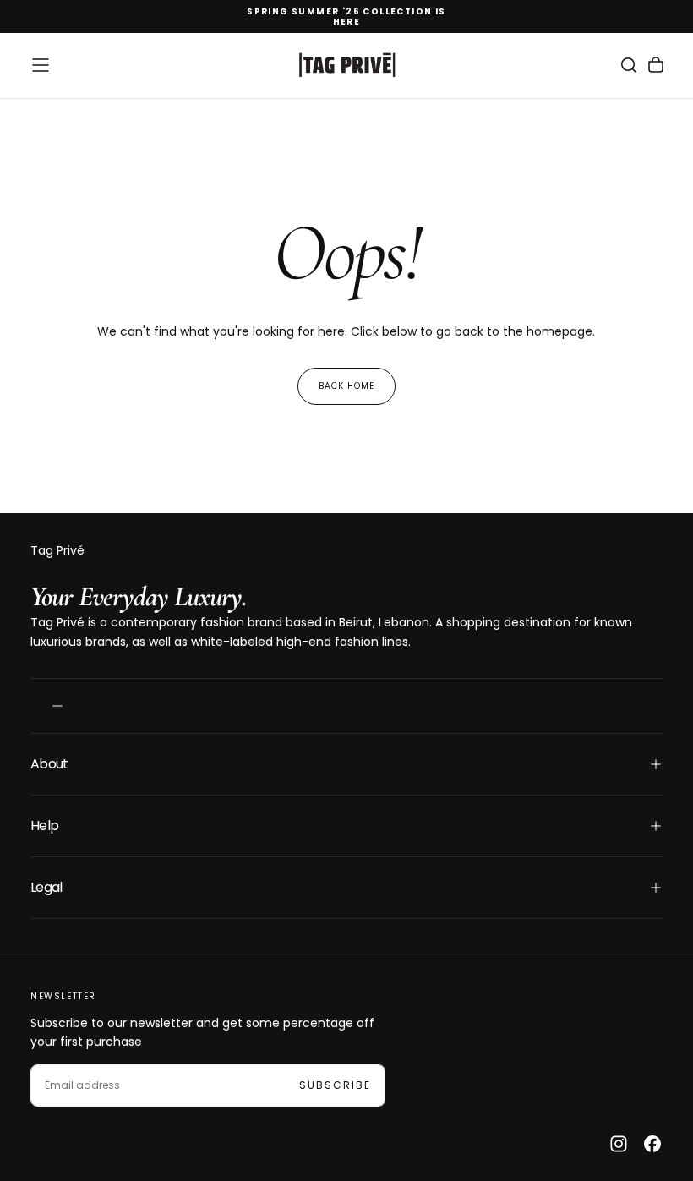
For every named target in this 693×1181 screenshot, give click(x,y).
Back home (346, 386)
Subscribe (335, 1085)
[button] (40, 65)
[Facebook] (652, 1144)
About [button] (49, 764)
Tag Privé (57, 550)
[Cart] (656, 65)
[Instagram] (618, 1144)
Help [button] (44, 825)
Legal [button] (46, 887)
